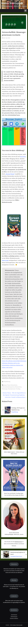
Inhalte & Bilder (14, 618)
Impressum (14, 614)
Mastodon (23, 156)
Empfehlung (7, 381)
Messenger (5, 389)
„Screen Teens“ (10, 174)
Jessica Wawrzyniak (12, 3)
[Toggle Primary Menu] (25, 10)
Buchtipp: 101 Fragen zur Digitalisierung (18, 409)
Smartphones (11, 389)
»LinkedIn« (14, 596)
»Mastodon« (14, 564)
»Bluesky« (14, 580)
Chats (8, 385)
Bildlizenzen (18, 541)
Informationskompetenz (8, 387)
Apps (5, 385)
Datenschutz (14, 385)
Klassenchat (18, 387)
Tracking (18, 389)
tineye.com (5, 260)
